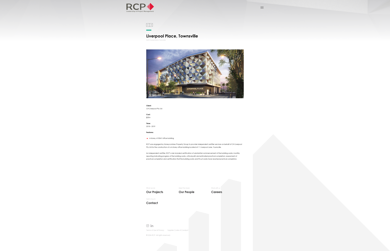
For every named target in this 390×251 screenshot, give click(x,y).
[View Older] (151, 25)
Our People (186, 190)
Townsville (162, 40)
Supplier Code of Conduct (178, 230)
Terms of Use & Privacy (155, 230)
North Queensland (152, 40)
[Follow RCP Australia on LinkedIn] (152, 226)
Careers (216, 190)
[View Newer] (148, 25)
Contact (152, 201)
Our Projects (154, 190)
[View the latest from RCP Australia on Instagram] (147, 226)
